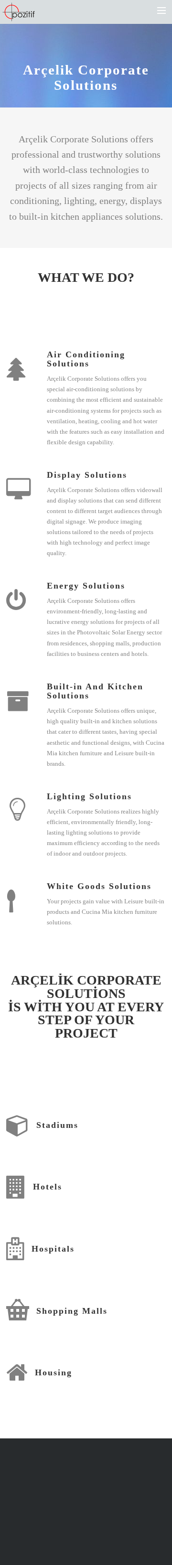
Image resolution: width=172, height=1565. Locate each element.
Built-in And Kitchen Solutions (95, 691)
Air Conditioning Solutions (86, 359)
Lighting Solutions (89, 796)
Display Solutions (87, 475)
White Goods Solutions (99, 886)
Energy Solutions (86, 585)
